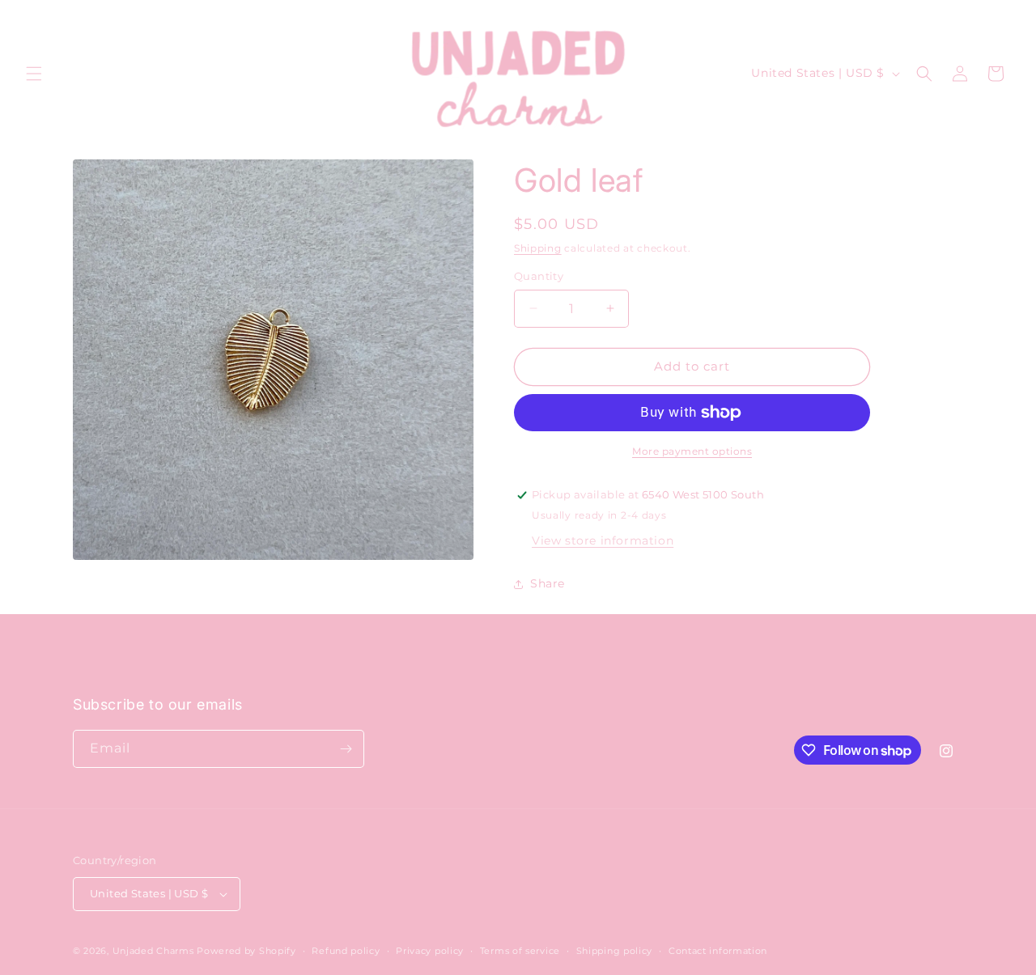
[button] (34, 73)
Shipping (538, 248)
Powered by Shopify (246, 950)
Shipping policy (614, 950)
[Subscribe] (345, 749)
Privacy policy (430, 950)
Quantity (538, 275)
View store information (602, 540)
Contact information (718, 950)
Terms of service (520, 950)
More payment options (692, 451)
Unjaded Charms (153, 950)
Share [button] (547, 583)
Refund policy (346, 950)
